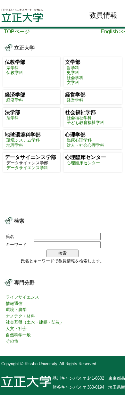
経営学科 (75, 100)
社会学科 (75, 77)
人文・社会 (16, 328)
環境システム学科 (23, 140)
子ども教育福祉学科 (85, 122)
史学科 (73, 72)
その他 (12, 341)
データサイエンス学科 (27, 167)
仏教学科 (14, 72)
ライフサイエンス (22, 297)
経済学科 (14, 100)
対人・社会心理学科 (85, 145)
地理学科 (14, 145)
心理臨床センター (83, 162)
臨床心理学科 (79, 140)
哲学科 (73, 67)
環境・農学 (16, 309)
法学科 (12, 117)
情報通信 (14, 303)
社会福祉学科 (79, 117)
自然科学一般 (18, 335)
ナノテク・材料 (20, 316)
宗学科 (12, 67)
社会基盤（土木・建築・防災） (35, 322)
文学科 (73, 82)
